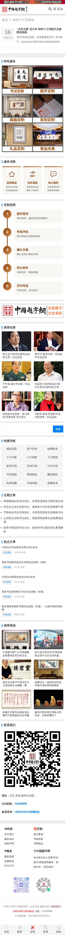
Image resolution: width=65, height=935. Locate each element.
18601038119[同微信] (27, 811)
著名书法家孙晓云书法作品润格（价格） (23, 591)
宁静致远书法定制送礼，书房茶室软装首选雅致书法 (33, 512)
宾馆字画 (32, 465)
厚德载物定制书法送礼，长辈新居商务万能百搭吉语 (33, 501)
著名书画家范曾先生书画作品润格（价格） (25, 562)
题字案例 (38, 834)
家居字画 (11, 465)
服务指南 (9, 856)
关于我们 (9, 834)
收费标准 (52, 448)
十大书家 (11, 457)
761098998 (20, 803)
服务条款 (9, 839)
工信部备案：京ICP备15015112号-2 (32, 916)
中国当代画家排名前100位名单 (18, 577)
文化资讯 (7, 552)
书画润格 (32, 483)
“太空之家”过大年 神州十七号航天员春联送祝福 (39, 31)
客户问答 (32, 448)
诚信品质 (11, 448)
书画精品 (38, 843)
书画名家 (38, 839)
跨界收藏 (11, 483)
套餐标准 (52, 483)
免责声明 (9, 843)
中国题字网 (21, 906)
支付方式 (9, 865)
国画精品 (32, 474)
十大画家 (32, 457)
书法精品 (11, 474)
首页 (5, 20)
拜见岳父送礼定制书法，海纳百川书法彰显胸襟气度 (33, 506)
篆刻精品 (52, 474)
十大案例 (52, 457)
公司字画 (52, 465)
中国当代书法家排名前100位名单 (19, 547)
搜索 (58, 429)
